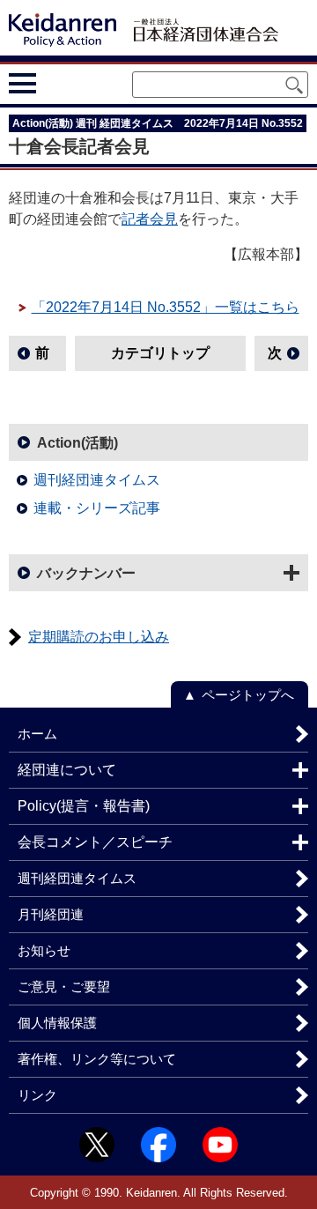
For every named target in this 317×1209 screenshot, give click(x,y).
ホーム (37, 733)
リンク (37, 1094)
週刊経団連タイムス (96, 479)
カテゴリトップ (160, 352)
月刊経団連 (51, 914)
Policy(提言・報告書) (84, 805)
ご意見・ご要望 (64, 986)
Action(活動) (77, 442)
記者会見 (150, 218)
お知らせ (44, 950)
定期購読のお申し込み (98, 636)
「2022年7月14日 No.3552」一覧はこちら (165, 307)
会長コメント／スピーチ (95, 841)
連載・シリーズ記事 (96, 508)
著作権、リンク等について (97, 1058)
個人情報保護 (57, 1022)
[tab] (55, 83)
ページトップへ (248, 694)
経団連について (67, 769)
